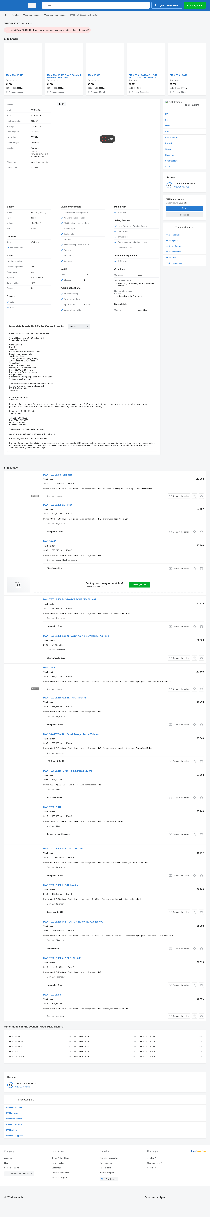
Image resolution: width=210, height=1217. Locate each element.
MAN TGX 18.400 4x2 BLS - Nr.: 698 (62, 958)
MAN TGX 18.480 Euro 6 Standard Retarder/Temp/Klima (64, 76)
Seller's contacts (11, 1168)
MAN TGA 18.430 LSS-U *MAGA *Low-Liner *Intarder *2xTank (76, 636)
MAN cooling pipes (173, 263)
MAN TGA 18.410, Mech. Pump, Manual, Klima (67, 771)
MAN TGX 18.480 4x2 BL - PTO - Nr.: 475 (64, 697)
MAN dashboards (173, 251)
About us (8, 1158)
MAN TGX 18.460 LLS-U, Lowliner (61, 885)
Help (6, 1163)
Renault (168, 143)
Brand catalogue (59, 1177)
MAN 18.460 (49, 667)
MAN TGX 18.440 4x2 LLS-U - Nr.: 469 (63, 848)
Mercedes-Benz (172, 137)
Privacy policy (58, 1163)
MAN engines (171, 240)
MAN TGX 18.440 (14, 75)
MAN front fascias (173, 246)
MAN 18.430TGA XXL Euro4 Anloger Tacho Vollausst (71, 734)
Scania (168, 149)
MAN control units (173, 235)
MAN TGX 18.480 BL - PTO (57, 505)
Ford (167, 120)
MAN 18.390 (94, 75)
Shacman (169, 155)
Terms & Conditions (60, 1158)
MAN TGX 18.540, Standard (58, 475)
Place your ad (139, 585)
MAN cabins (170, 257)
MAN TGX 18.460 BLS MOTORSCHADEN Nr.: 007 (69, 599)
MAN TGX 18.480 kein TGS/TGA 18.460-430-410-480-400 (73, 922)
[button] (194, 496)
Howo (167, 126)
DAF (167, 114)
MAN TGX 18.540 (52, 995)
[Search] (45, 5)
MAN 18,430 (49, 541)
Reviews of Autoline (60, 1172)
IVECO (168, 131)
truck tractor (36, 115)
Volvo (167, 167)
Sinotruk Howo (171, 161)
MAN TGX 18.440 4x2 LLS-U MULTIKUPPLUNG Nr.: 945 (143, 76)
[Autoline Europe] (14, 5)
